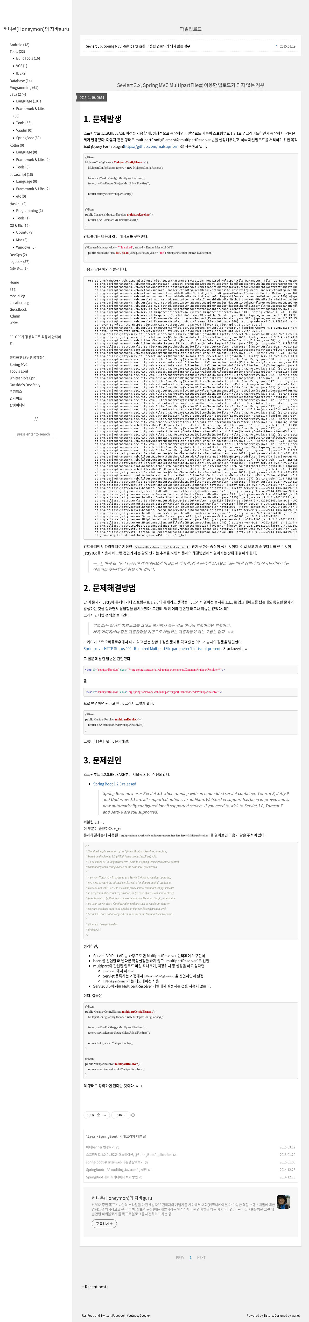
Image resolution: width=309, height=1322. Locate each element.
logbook (19, 261)
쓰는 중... (19, 268)
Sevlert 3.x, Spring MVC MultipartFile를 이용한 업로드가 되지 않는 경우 (138, 46)
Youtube (132, 1315)
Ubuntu (24, 232)
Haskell (18, 203)
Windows (25, 247)
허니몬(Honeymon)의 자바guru (36, 28)
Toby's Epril (19, 371)
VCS (21, 65)
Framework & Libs (32, 159)
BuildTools (27, 58)
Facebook (119, 1315)
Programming (24, 87)
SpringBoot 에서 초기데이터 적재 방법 (112, 1177)
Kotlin (17, 145)
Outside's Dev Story (25, 384)
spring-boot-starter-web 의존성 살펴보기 (114, 1162)
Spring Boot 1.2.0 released (114, 783)
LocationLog (19, 302)
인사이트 (16, 398)
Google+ (145, 1315)
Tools (17, 51)
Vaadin (23, 130)
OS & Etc (20, 225)
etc (20, 196)
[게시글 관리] (104, 1115)
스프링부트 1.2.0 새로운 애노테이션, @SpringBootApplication (129, 1154)
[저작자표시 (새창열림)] (133, 1115)
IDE (21, 73)
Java (18, 94)
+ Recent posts (95, 1286)
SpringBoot (28, 137)
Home (14, 282)
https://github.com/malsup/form (152, 146)
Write (14, 322)
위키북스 (16, 391)
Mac (21, 239)
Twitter (106, 1315)
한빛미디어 (17, 404)
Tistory (268, 1315)
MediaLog (17, 295)
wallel (296, 1315)
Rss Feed (88, 1315)
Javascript (21, 174)
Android (19, 44)
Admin (15, 315)
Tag (12, 288)
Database (21, 80)
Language (28, 100)
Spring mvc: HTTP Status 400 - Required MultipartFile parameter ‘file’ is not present (152, 648)
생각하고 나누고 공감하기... (29, 357)
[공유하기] (98, 1115)
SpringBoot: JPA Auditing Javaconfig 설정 (116, 1169)
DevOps (18, 254)
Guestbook (18, 309)
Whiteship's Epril (23, 377)
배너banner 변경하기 (100, 1147)
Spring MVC (19, 364)
